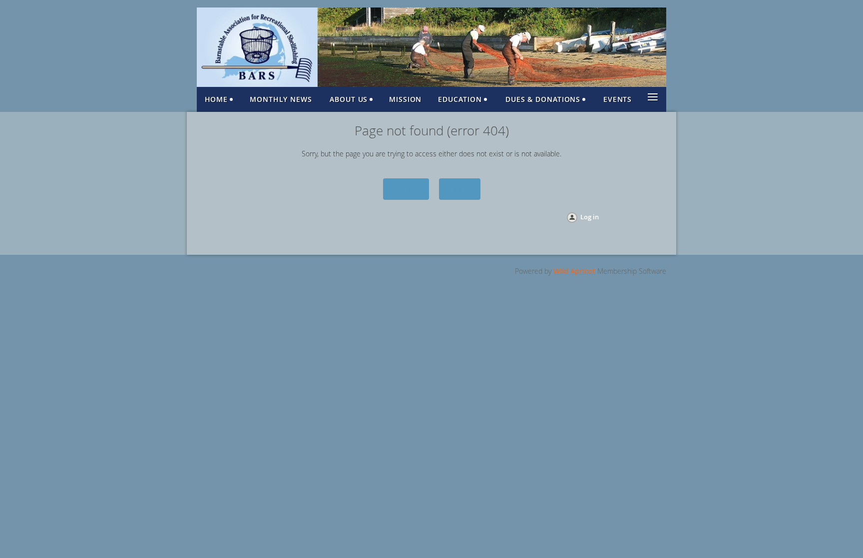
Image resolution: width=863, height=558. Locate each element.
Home (406, 188)
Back (459, 188)
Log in (589, 216)
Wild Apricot (574, 271)
